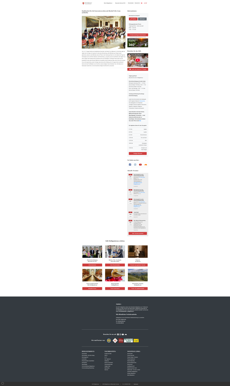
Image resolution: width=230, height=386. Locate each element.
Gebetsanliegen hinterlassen (138, 35)
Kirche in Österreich (109, 362)
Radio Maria (107, 368)
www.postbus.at (121, 321)
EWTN (106, 355)
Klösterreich (129, 364)
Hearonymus (142, 101)
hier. (140, 120)
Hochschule (84, 353)
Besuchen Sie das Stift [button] (120, 3)
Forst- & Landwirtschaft (137, 288)
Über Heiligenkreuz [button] (108, 3)
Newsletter (137, 3)
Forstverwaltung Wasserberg (88, 368)
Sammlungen (84, 364)
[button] (142, 3)
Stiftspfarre (84, 362)
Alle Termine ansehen (137, 233)
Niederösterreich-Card (132, 368)
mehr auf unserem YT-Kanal (138, 69)
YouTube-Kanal (142, 177)
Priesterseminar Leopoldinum (88, 360)
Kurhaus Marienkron (131, 373)
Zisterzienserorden (108, 364)
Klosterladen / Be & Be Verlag (88, 355)
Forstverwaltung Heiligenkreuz (88, 366)
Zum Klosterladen (115, 265)
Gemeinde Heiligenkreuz (132, 371)
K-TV (106, 357)
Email (143, 19)
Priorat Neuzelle (130, 355)
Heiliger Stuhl (107, 366)
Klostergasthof (85, 357)
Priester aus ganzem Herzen (137, 265)
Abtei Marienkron (130, 375)
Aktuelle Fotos (92, 288)
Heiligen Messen (137, 153)
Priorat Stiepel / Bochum (132, 357)
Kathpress (107, 360)
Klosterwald (129, 353)
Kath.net (106, 369)
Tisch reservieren (115, 288)
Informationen (92, 265)
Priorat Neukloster (131, 359)
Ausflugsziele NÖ (130, 366)
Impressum (136, 384)
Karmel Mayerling (131, 360)
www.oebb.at (121, 323)
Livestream (84, 359)
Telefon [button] (134, 19)
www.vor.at (123, 319)
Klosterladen (130, 3)
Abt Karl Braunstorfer (131, 362)
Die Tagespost (108, 359)
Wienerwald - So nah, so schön (133, 369)
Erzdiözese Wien (108, 353)
